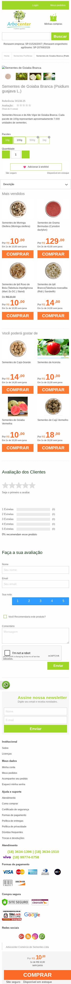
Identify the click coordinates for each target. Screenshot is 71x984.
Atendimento (9, 798)
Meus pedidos (57, 5)
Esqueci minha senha (13, 784)
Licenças (7, 753)
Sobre (5, 748)
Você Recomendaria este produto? (27, 616)
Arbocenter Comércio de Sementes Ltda (27, 947)
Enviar (58, 665)
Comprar (37, 975)
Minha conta (8, 767)
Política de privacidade (14, 826)
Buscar (60, 36)
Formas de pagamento (14, 815)
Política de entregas (12, 821)
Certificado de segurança (15, 809)
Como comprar (10, 803)
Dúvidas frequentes (12, 832)
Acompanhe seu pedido (15, 778)
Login (35, 5)
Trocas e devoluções (13, 838)
